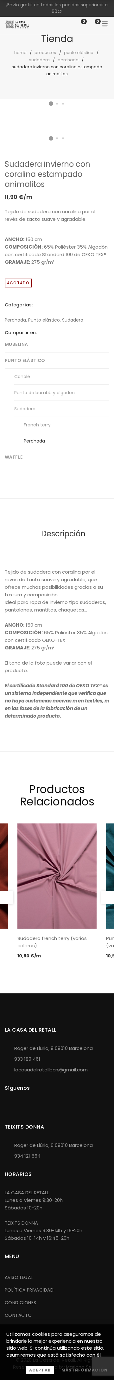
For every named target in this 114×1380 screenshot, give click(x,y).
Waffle (14, 457)
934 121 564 (27, 1156)
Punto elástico (78, 53)
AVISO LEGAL (19, 1277)
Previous (6, 897)
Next (103, 113)
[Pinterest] (61, 332)
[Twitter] (51, 332)
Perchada (68, 60)
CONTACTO (18, 1315)
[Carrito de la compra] (91, 24)
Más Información (84, 1370)
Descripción (63, 533)
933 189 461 (27, 1059)
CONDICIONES (20, 1302)
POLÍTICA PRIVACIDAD (29, 1290)
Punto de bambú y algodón (44, 392)
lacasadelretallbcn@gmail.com (51, 1069)
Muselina (16, 344)
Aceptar (40, 1370)
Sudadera (39, 60)
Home (20, 53)
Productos (45, 53)
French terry (37, 425)
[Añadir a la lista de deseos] (99, 119)
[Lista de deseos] (77, 24)
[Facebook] (41, 332)
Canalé (22, 376)
